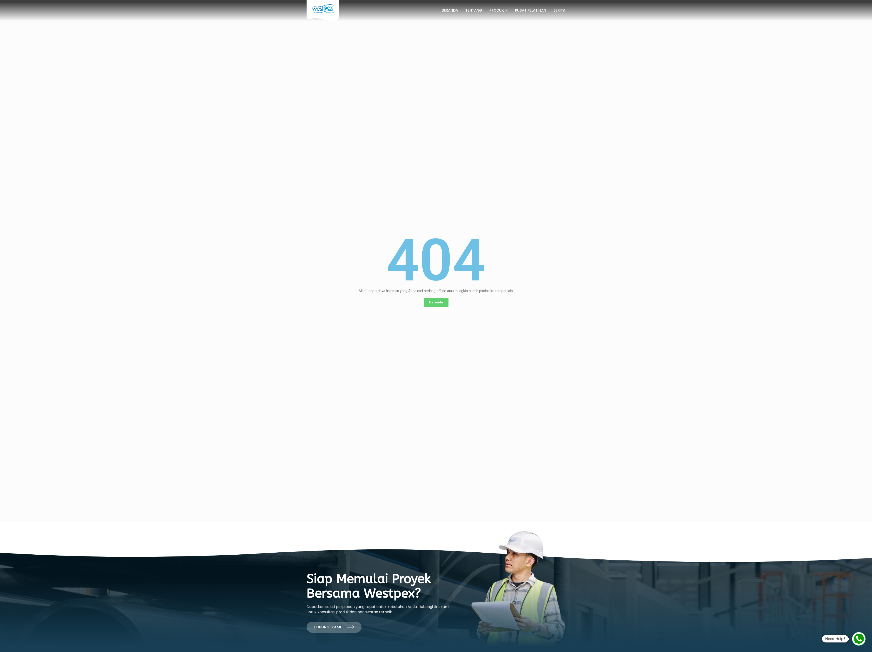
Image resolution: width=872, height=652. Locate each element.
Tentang (473, 10)
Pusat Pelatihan (530, 10)
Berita (559, 10)
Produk (496, 10)
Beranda (450, 10)
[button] (859, 639)
